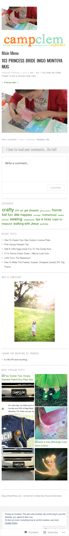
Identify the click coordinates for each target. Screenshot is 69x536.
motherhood (49, 215)
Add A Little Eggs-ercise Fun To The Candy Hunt (27, 248)
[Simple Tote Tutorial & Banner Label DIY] (51, 423)
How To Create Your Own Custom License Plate (27, 240)
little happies (23, 214)
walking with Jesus (26, 223)
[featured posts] (18, 398)
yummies (44, 223)
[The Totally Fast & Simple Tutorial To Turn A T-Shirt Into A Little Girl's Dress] (18, 431)
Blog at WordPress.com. (12, 495)
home (57, 209)
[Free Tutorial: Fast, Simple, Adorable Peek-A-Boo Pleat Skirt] (18, 378)
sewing (16, 219)
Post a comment (9, 139)
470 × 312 (34, 72)
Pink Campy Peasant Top (16, 244)
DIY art (19, 210)
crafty (8, 209)
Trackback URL (42, 139)
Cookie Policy (11, 522)
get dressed (31, 210)
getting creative (45, 211)
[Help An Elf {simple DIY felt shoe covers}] (51, 390)
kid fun (7, 214)
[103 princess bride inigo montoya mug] (34, 110)
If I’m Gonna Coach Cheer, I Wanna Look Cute (26, 253)
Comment (55, 187)
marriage (37, 215)
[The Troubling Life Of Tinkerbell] (51, 464)
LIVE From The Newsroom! (17, 257)
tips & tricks (43, 219)
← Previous (7, 82)
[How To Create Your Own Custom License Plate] (18, 464)
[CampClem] (34, 41)
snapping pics (29, 219)
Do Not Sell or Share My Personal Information (42, 495)
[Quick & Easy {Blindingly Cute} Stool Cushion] (51, 444)
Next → (15, 82)
